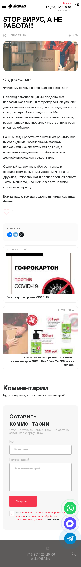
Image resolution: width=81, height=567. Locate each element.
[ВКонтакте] (9, 234)
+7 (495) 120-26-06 (58, 7)
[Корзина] (76, 7)
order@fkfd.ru (40, 559)
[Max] (48, 548)
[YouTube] (32, 548)
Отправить (23, 501)
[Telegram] (15, 234)
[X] (21, 234)
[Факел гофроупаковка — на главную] (17, 6)
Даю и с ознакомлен (42, 516)
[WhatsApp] (70, 508)
